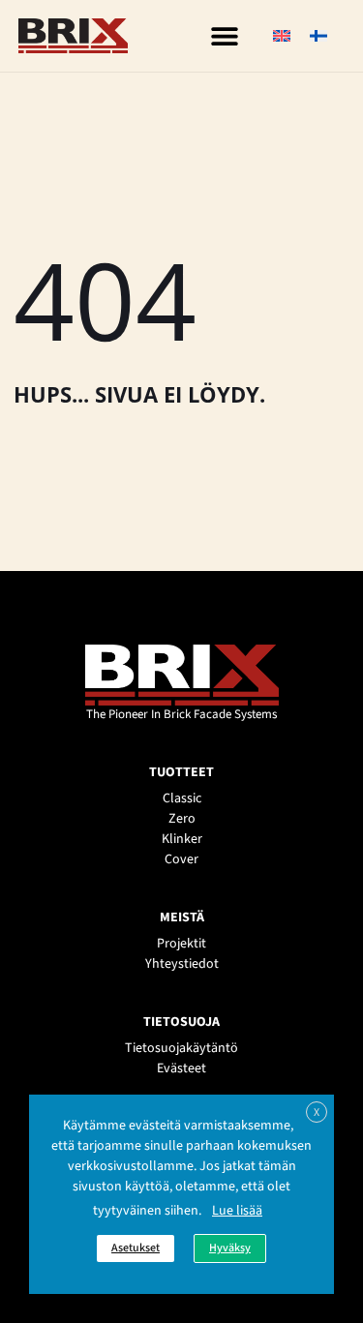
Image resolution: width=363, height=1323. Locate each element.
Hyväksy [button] (230, 1248)
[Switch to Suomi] (318, 36)
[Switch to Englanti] (281, 36)
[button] (224, 36)
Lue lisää (237, 1210)
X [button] (316, 1112)
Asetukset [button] (135, 1248)
